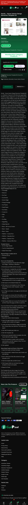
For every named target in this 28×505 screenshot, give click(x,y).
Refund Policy (4, 447)
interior (19, 79)
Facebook (3, 485)
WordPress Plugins (5, 465)
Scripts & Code (9, 404)
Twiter (2, 487)
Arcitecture (6, 79)
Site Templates (4, 478)
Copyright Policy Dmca (6, 452)
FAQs (2, 456)
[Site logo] (14, 7)
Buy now (20, 66)
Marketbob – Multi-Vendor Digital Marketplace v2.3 (20, 403)
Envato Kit (20, 50)
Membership (4, 76)
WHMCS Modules (5, 470)
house (15, 79)
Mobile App (4, 476)
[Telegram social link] (24, 70)
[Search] (22, 7)
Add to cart (8, 66)
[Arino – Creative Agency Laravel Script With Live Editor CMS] (7, 394)
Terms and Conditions (6, 450)
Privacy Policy (4, 445)
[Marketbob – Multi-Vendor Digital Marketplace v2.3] (20, 394)
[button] (7, 410)
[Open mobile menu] (2, 7)
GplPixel (8, 434)
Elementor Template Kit (10, 50)
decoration (11, 79)
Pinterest (3, 490)
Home (2, 50)
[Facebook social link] (19, 70)
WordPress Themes (5, 463)
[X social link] (21, 70)
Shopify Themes (5, 472)
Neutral (23, 79)
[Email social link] (22, 70)
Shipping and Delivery (6, 454)
